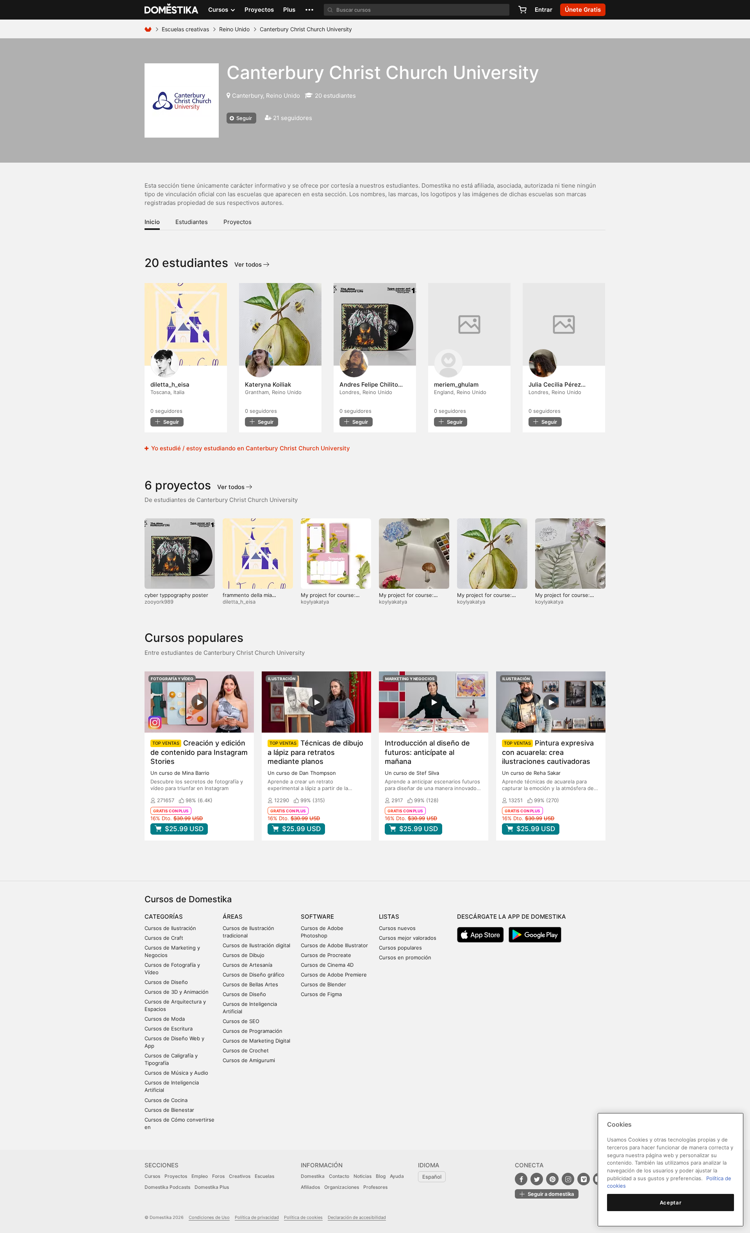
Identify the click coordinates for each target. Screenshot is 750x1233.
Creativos (239, 1176)
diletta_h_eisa (239, 602)
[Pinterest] (552, 1179)
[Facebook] (521, 1179)
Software (317, 916)
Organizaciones (341, 1187)
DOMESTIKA (172, 10)
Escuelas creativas (185, 29)
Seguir (243, 118)
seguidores (166, 411)
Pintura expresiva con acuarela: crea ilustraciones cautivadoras (548, 752)
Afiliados (310, 1187)
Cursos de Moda (165, 1019)
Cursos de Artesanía (247, 965)
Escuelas (264, 1176)
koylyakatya (315, 602)
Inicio (152, 222)
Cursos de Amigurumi (249, 1060)
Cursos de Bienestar (169, 1110)
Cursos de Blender (323, 984)
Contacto (339, 1176)
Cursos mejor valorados (407, 938)
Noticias (362, 1176)
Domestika (313, 1176)
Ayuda (397, 1176)
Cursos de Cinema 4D (327, 965)
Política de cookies (303, 1217)
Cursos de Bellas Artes (250, 984)
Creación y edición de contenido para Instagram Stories (199, 752)
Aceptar (671, 1202)
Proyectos (259, 9)
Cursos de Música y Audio (176, 1073)
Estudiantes (191, 222)
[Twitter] (536, 1179)
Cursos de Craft (164, 938)
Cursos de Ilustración (170, 928)
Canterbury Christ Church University (383, 72)
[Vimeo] (583, 1179)
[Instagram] (568, 1179)
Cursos (152, 1176)
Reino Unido (234, 29)
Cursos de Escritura (169, 1028)
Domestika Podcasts (167, 1187)
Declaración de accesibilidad (357, 1217)
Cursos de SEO (241, 1021)
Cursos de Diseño (166, 982)
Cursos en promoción (405, 957)
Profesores (375, 1187)
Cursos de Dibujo (243, 955)
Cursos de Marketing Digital (256, 1041)
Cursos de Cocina (166, 1100)
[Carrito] (522, 10)
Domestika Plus (212, 1187)
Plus (289, 9)
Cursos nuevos (397, 928)
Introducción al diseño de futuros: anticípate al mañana (427, 752)
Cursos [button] (219, 9)
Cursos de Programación (252, 1031)
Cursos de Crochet (246, 1050)
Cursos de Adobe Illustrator (334, 945)
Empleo (199, 1176)
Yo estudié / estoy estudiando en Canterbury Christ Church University (250, 448)
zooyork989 (159, 602)
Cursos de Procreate (326, 955)
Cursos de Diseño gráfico (253, 974)
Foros (218, 1176)
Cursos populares (400, 947)
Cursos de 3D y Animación (177, 992)
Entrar (543, 9)
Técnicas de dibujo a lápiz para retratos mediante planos (315, 752)
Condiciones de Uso (209, 1217)
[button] (309, 10)
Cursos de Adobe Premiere (334, 974)
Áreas (233, 916)
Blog (381, 1176)
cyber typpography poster (176, 595)
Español (431, 1177)
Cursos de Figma (321, 994)
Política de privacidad (257, 1217)
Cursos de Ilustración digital (256, 945)
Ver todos (248, 264)
